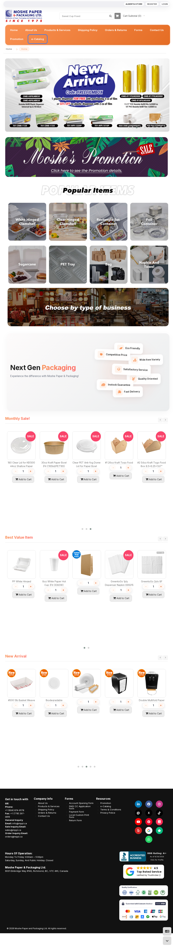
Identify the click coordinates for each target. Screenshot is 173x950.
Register (152, 4)
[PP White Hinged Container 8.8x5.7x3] (128, 672)
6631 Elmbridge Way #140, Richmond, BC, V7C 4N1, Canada (36, 871)
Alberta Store (134, 4)
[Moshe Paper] (23, 16)
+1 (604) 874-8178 (14, 810)
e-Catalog (105, 806)
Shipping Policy (46, 809)
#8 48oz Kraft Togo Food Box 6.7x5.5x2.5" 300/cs (159, 585)
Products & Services (48, 806)
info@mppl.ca (19, 823)
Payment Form (76, 812)
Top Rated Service (149, 872)
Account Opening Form (81, 803)
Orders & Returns (47, 813)
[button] (129, 127)
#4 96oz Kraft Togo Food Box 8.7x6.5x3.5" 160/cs (127, 585)
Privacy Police (107, 813)
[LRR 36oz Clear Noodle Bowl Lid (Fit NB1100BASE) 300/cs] (95, 672)
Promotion (105, 803)
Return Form (75, 820)
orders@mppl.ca (13, 836)
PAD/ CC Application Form (80, 807)
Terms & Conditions (110, 809)
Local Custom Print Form (79, 816)
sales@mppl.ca (13, 830)
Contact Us (44, 816)
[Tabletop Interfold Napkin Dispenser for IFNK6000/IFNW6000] (30, 672)
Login (165, 4)
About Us (43, 803)
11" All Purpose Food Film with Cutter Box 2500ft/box (86, 466)
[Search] (110, 16)
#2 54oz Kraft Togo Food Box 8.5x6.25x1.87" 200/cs (54, 466)
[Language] (167, 931)
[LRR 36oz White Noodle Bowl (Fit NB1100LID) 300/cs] (63, 672)
